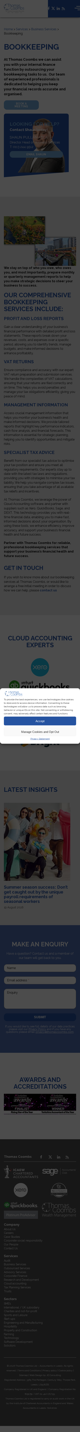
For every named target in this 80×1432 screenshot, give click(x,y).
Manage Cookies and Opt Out (40, 731)
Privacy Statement (40, 738)
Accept (40, 721)
